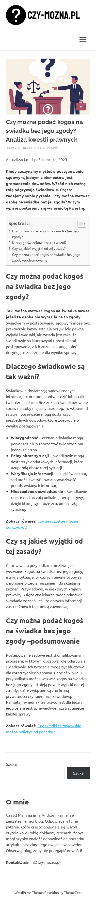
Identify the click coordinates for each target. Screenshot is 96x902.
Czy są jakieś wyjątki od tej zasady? (39, 248)
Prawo (52, 148)
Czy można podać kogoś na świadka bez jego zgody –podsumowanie (46, 257)
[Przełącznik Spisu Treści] (79, 224)
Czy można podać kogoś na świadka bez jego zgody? (46, 234)
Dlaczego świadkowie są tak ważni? (39, 242)
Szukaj (11, 764)
